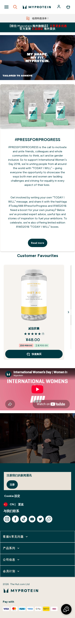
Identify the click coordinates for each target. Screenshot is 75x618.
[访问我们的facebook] (15, 519)
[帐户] (59, 7)
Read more (37, 242)
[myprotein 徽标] (37, 7)
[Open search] (15, 7)
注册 (12, 484)
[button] (66, 609)
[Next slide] (68, 312)
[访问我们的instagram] (6, 519)
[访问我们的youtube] (32, 519)
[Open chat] (48, 519)
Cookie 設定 (12, 495)
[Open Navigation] (6, 7)
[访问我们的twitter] (40, 519)
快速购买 (37, 354)
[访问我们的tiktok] (23, 519)
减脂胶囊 (34, 328)
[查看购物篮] (68, 7)
